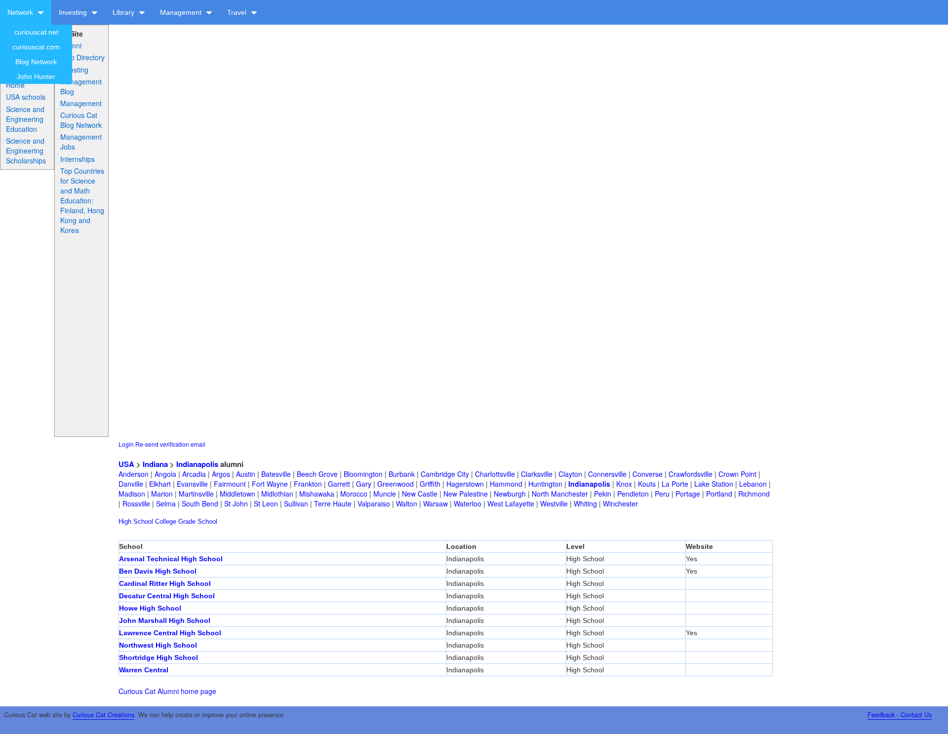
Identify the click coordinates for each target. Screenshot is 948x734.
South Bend (200, 503)
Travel (237, 12)
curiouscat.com (36, 47)
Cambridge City (445, 474)
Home (15, 85)
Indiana (155, 464)
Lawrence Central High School (170, 633)
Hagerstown (465, 484)
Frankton (308, 484)
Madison (131, 494)
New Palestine (465, 494)
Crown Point (737, 474)
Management (181, 12)
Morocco (353, 494)
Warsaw (435, 503)
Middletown (237, 494)
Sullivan (296, 503)
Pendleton (633, 494)
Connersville (607, 474)
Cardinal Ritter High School (165, 583)
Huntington (545, 484)
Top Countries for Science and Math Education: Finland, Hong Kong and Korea (82, 200)
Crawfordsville (690, 474)
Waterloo (467, 503)
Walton (406, 503)
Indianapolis (197, 464)
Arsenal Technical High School (171, 559)
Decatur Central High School (167, 596)
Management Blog (81, 86)
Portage (687, 494)
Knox (624, 484)
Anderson (133, 474)
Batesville (276, 474)
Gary (363, 484)
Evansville (192, 484)
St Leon (266, 503)
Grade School (197, 521)
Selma (166, 503)
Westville (554, 503)
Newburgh (510, 494)
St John (236, 503)
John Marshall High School (164, 620)
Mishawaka (316, 494)
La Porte (675, 484)
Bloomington (363, 474)
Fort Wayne (270, 484)
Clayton (570, 474)
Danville (130, 484)
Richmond (754, 494)
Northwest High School (158, 645)
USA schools (25, 97)
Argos (221, 474)
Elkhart (160, 484)
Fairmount (230, 484)
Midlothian (277, 494)
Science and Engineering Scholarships (26, 150)
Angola (165, 474)
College (165, 521)
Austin (245, 474)
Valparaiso (373, 503)
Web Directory (82, 57)
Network (21, 12)
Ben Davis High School (158, 571)
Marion (162, 494)
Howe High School (150, 608)
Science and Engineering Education (25, 119)
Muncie (384, 494)
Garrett (339, 484)
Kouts (647, 484)
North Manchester (560, 494)
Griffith (430, 484)
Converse (647, 474)
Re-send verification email (170, 444)
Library (124, 12)
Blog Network (36, 62)
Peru (662, 494)
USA (126, 464)
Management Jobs (81, 142)
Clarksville (537, 474)
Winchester (620, 503)
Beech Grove (317, 474)
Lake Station (713, 484)
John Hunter (36, 76)
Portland (719, 494)
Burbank (402, 474)
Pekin (602, 494)
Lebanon (753, 484)
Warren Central (143, 670)
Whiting (585, 503)
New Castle (419, 494)
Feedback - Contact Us (900, 714)
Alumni (70, 45)
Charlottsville (495, 474)
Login (126, 444)
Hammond (506, 484)
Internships (77, 159)
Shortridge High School (158, 657)
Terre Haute (333, 503)
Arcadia (194, 474)
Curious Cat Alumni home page (167, 691)
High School (135, 521)
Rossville (136, 503)
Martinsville (196, 494)
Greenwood (395, 484)
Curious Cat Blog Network (81, 120)
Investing (74, 12)
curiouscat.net (36, 32)
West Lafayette (510, 503)
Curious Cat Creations (103, 714)
